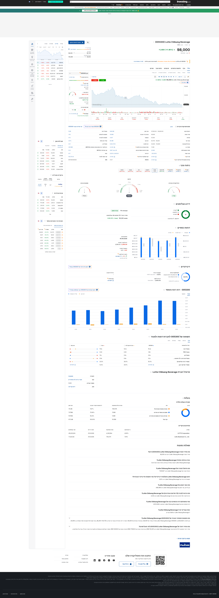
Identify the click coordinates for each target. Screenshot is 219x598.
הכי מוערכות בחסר (58, 225)
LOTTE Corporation (183, 433)
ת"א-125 (61, 65)
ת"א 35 (61, 62)
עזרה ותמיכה (65, 562)
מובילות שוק (59, 141)
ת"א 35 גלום (60, 68)
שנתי (188, 294)
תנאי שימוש (22, 593)
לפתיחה (150, 364)
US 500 (61, 70)
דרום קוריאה (71, 386)
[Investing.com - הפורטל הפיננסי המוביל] (184, 2)
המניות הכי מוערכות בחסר (55, 221)
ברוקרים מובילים (57, 175)
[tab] (186, 170)
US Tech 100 (60, 73)
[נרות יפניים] (188, 77)
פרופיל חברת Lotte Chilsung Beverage (171, 372)
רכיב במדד (154, 72)
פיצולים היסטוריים (162, 72)
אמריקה (127, 7)
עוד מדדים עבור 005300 (75, 126)
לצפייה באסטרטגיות (138, 61)
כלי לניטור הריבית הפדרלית (103, 7)
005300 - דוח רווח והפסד (178, 290)
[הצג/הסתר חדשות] (155, 77)
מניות (188, 7)
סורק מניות (128, 4)
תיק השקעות (85, 558)
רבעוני (183, 294)
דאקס (61, 76)
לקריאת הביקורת (40, 185)
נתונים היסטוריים (172, 72)
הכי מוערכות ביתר (47, 225)
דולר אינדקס (60, 79)
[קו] (185, 77)
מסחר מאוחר (151, 7)
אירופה (122, 7)
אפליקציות (85, 555)
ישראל (176, 7)
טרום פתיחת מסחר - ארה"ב (162, 7)
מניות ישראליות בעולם (142, 7)
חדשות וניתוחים (176, 68)
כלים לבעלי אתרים (83, 562)
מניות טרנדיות (58, 193)
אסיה (111, 7)
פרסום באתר (65, 558)
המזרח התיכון (117, 7)
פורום (151, 68)
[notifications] (33, 1)
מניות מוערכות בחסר (79, 7)
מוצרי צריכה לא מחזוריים (75, 379)
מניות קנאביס (133, 7)
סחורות (51, 43)
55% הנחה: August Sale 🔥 (55, 1)
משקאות (70, 376)
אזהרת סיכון (5, 593)
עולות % (54, 145)
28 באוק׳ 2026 (113, 150)
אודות (66, 555)
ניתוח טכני (159, 68)
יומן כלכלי (135, 4)
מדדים (56, 43)
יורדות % (47, 145)
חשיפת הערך (73, 49)
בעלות (179, 72)
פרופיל (183, 72)
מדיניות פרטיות (14, 593)
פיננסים (166, 68)
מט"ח (61, 43)
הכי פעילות (60, 145)
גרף (184, 68)
